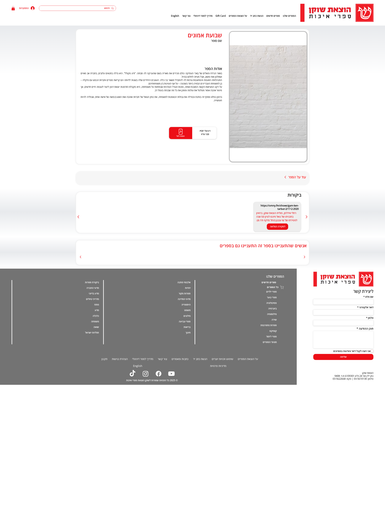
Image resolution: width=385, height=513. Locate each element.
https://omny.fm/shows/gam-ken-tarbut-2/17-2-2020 (280, 207)
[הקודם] (306, 217)
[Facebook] (158, 442)
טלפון (370, 386)
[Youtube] (171, 442)
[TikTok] (132, 442)
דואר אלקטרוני (366, 376)
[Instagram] (145, 442)
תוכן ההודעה (366, 397)
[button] (13, 8)
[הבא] (78, 217)
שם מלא (369, 365)
